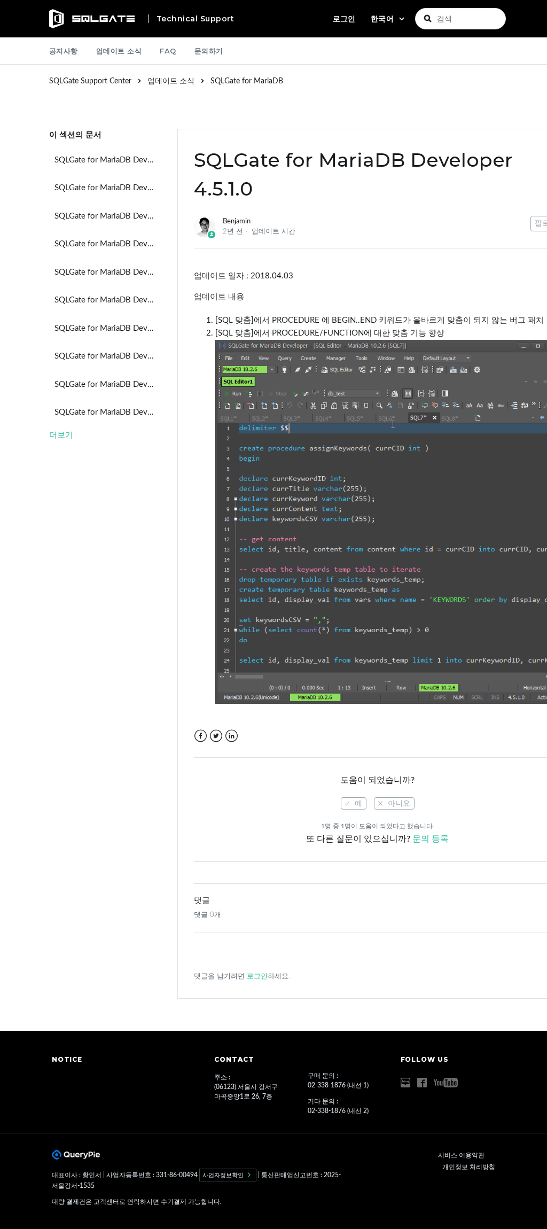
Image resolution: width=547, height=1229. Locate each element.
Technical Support (196, 19)
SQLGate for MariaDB (246, 81)
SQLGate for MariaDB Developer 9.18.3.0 (107, 188)
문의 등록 (430, 839)
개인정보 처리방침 (468, 1167)
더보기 (61, 435)
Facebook (200, 736)
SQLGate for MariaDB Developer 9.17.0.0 (107, 356)
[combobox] (460, 18)
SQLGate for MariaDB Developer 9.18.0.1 (107, 244)
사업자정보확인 (223, 1175)
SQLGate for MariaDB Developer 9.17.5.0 (107, 300)
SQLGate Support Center (90, 81)
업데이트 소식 (119, 50)
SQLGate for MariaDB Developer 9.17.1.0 (107, 328)
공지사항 (63, 50)
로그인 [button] (344, 19)
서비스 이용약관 (461, 1155)
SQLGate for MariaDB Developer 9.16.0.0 (107, 412)
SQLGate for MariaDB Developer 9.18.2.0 (107, 216)
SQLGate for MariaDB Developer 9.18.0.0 (107, 272)
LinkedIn (231, 736)
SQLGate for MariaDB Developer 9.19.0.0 (107, 160)
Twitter (216, 736)
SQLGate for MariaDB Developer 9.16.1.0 (107, 384)
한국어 (383, 19)
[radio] (353, 803)
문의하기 (208, 50)
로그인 (257, 976)
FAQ (168, 50)
